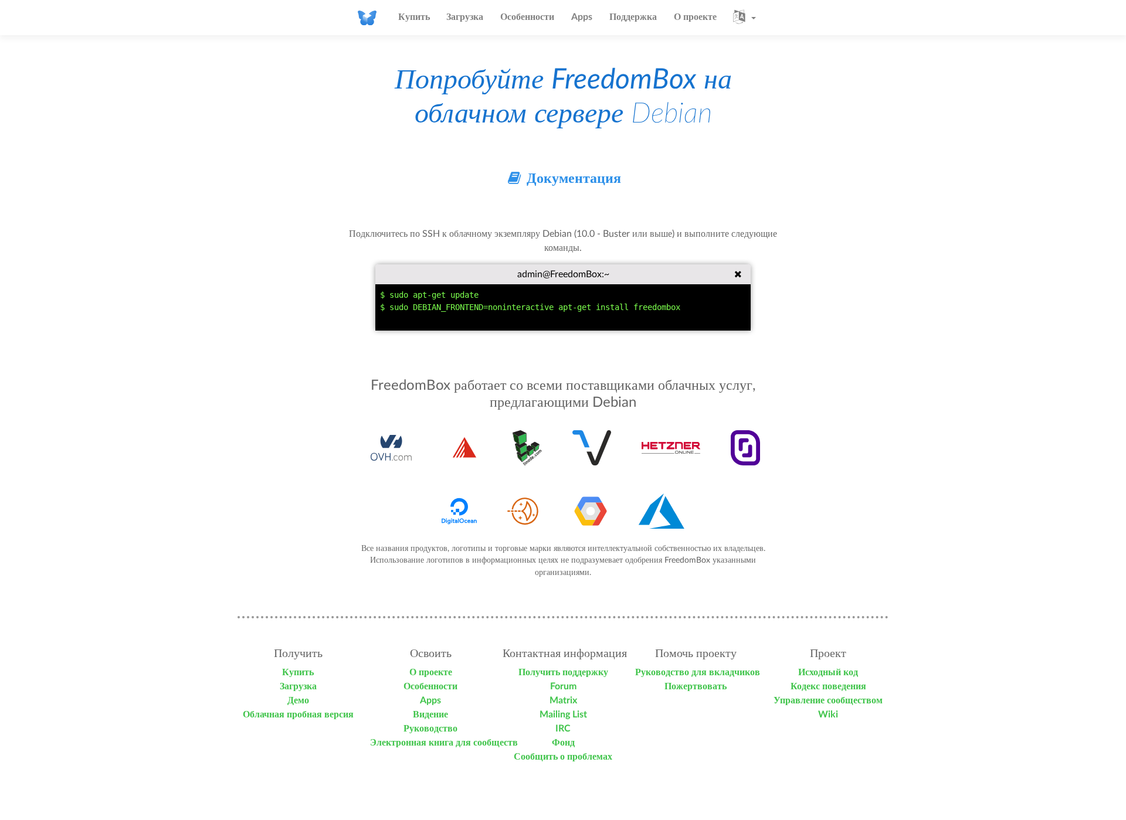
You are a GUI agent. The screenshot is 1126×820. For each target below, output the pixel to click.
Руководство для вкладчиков (697, 672)
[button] (744, 17)
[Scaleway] (746, 447)
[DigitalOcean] (459, 511)
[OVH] (391, 447)
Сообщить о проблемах (563, 756)
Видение (430, 714)
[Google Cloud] (590, 511)
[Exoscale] (464, 447)
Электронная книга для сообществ (444, 742)
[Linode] (527, 447)
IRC (563, 728)
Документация (572, 179)
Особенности (527, 17)
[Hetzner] (671, 447)
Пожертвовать (695, 686)
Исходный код (828, 672)
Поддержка (633, 17)
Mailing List (563, 714)
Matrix (563, 700)
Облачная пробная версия (298, 714)
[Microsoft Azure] (661, 511)
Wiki (828, 714)
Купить (414, 17)
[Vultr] (591, 447)
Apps (581, 17)
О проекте (695, 17)
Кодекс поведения (828, 686)
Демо (298, 700)
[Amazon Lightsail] (524, 511)
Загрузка (464, 17)
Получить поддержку (563, 672)
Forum (563, 686)
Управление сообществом (828, 700)
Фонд (563, 742)
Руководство (430, 728)
